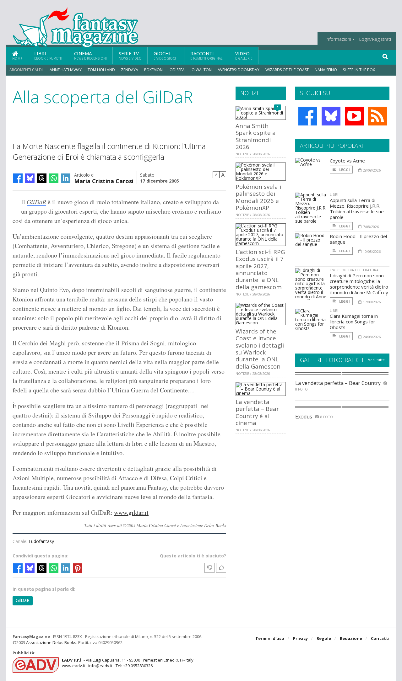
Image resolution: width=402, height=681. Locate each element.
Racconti (206, 55)
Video (244, 55)
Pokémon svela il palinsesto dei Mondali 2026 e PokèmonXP (259, 197)
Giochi (166, 55)
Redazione (351, 638)
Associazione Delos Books (51, 642)
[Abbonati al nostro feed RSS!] (377, 116)
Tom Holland (101, 69)
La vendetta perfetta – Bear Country (338, 383)
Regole (324, 638)
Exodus (303, 416)
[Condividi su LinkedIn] (65, 178)
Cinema (90, 55)
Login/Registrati (375, 39)
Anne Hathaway (66, 69)
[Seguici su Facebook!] (307, 116)
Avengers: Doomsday (238, 69)
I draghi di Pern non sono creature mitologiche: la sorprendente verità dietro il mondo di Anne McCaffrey (359, 283)
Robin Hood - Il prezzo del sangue (358, 239)
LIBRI (334, 194)
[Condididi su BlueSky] (29, 178)
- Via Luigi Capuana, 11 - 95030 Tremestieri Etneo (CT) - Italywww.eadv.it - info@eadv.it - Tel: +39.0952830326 (127, 662)
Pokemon (154, 69)
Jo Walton (201, 69)
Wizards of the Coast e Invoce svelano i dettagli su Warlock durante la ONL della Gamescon (260, 348)
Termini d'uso (269, 638)
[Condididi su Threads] (41, 178)
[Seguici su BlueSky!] (331, 116)
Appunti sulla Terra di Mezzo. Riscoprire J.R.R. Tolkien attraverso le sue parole (357, 208)
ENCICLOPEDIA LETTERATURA (354, 270)
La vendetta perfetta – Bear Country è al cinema (257, 412)
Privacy (300, 638)
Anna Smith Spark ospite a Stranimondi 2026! (256, 136)
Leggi (344, 169)
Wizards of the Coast (287, 69)
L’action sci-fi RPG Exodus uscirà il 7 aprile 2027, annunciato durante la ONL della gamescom (260, 269)
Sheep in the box (359, 69)
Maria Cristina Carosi (103, 180)
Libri (48, 55)
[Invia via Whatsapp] (53, 178)
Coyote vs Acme (347, 160)
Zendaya (129, 69)
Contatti (380, 638)
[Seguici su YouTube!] (354, 116)
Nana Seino (326, 69)
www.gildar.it (131, 512)
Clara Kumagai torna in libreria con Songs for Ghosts (354, 321)
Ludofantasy (41, 541)
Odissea (177, 69)
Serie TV (130, 55)
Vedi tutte (376, 359)
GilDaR (36, 202)
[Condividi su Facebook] (18, 178)
